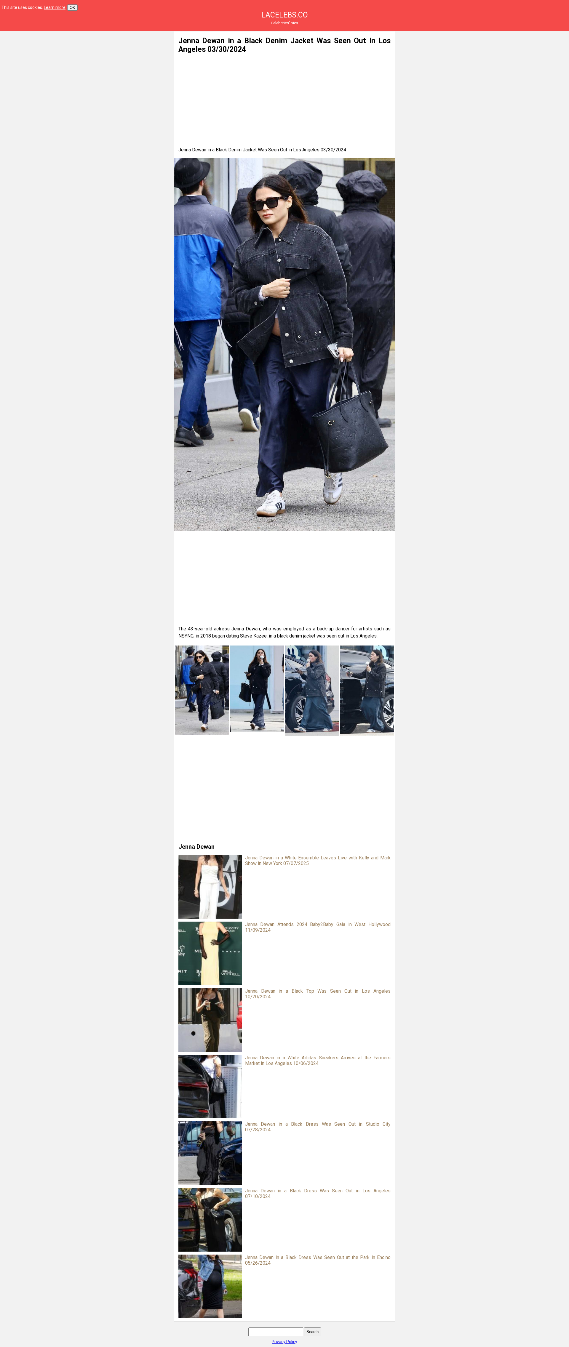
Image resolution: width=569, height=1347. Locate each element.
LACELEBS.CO (284, 15)
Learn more (54, 7)
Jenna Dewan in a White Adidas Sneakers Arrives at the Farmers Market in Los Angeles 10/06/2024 (318, 1060)
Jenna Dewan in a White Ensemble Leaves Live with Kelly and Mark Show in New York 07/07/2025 (318, 860)
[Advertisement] (111, 72)
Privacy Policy (284, 1341)
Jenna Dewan (196, 846)
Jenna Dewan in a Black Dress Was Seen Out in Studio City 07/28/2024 (318, 1127)
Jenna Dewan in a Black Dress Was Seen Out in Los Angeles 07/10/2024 (318, 1193)
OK (72, 7)
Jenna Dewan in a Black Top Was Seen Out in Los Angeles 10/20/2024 (318, 994)
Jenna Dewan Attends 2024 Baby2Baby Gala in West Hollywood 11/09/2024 (318, 927)
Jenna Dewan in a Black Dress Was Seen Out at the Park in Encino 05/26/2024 (318, 1260)
